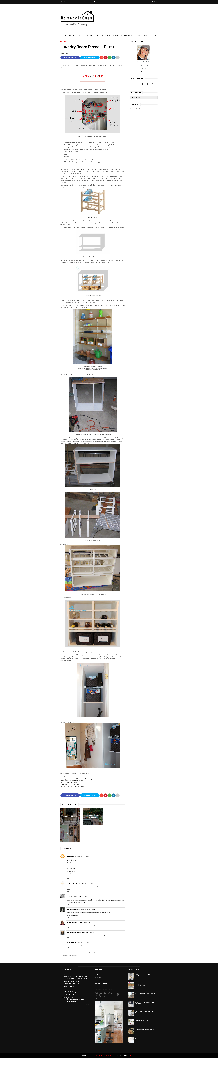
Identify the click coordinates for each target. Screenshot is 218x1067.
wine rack (64, 41)
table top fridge (71, 942)
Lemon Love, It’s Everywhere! (72, 983)
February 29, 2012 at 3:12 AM (88, 909)
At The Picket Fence (72, 883)
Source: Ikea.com (92, 217)
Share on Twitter (90, 57)
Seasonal (127, 35)
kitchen (79, 169)
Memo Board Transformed (69, 784)
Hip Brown (69, 896)
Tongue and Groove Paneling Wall (72, 781)
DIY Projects (74, 35)
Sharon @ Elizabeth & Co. (74, 932)
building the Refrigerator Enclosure (91, 187)
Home (65, 35)
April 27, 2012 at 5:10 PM (83, 942)
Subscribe (98, 977)
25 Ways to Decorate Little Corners (145, 975)
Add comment (92, 952)
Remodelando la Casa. (106, 1056)
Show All (88, 1004)
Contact (71, 1)
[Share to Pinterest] (118, 57)
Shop (85, 1)
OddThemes (133, 1056)
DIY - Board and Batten (141, 1038)
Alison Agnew (70, 856)
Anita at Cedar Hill (72, 922)
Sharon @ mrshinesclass (73, 909)
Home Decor (99, 35)
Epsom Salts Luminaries (142, 1020)
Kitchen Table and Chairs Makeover (145, 993)
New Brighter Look (77, 786)
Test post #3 (67, 988)
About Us (63, 1)
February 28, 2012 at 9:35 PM (80, 896)
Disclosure (78, 1)
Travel (136, 35)
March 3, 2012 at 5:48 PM (88, 932)
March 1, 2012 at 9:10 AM (84, 922)
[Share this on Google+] (102, 57)
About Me (143, 72)
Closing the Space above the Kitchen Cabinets (143, 984)
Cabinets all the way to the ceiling (80, 779)
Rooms (110, 35)
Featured (92, 1)
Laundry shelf (73, 782)
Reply (68, 878)
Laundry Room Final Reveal (69, 777)
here (117, 142)
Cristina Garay (65, 53)
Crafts (118, 35)
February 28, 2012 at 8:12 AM (82, 856)
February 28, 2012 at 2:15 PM (86, 883)
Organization (86, 35)
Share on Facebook (70, 57)
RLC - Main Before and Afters (103, 989)
